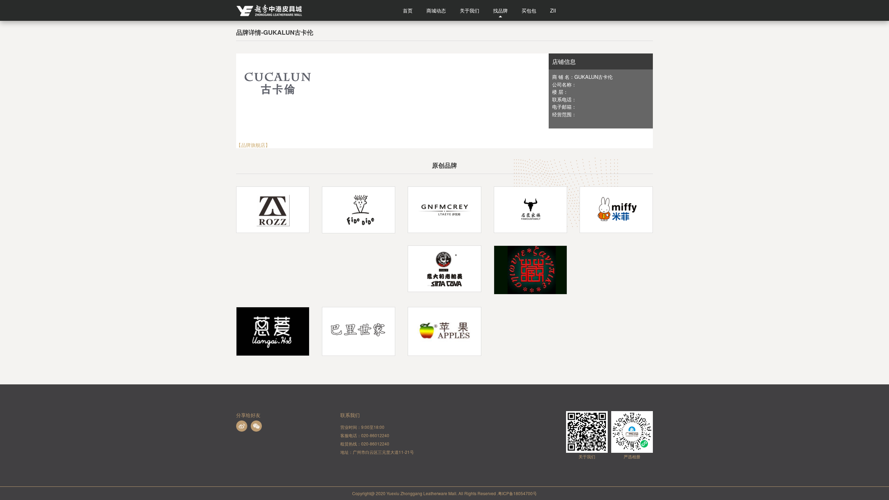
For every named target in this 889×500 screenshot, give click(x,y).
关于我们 (469, 10)
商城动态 (436, 10)
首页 (408, 10)
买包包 (529, 10)
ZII (553, 10)
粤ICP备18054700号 (517, 493)
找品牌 (500, 10)
